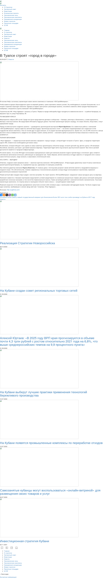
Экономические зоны (11, 15)
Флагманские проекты (11, 13)
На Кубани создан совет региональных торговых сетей (38, 290)
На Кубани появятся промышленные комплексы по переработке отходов (51, 443)
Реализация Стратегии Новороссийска (27, 243)
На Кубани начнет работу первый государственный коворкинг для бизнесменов (26, 197)
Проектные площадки (11, 23)
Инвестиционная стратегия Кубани (24, 541)
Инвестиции (8, 11)
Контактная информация (8, 577)
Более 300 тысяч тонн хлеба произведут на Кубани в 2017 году (74, 197)
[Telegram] (15, 195)
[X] (7, 195)
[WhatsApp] (12, 195)
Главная (6, 30)
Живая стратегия (9, 21)
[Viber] (9, 195)
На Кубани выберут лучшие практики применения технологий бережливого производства (43, 393)
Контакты (3, 5)
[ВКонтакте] (1, 195)
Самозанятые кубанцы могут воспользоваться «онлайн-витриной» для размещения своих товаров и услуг (50, 492)
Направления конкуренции (13, 19)
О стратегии (8, 32)
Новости (6, 38)
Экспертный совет (10, 9)
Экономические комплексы (13, 17)
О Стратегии (8, 7)
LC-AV (6, 25)
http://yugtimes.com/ (13, 190)
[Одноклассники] (4, 195)
